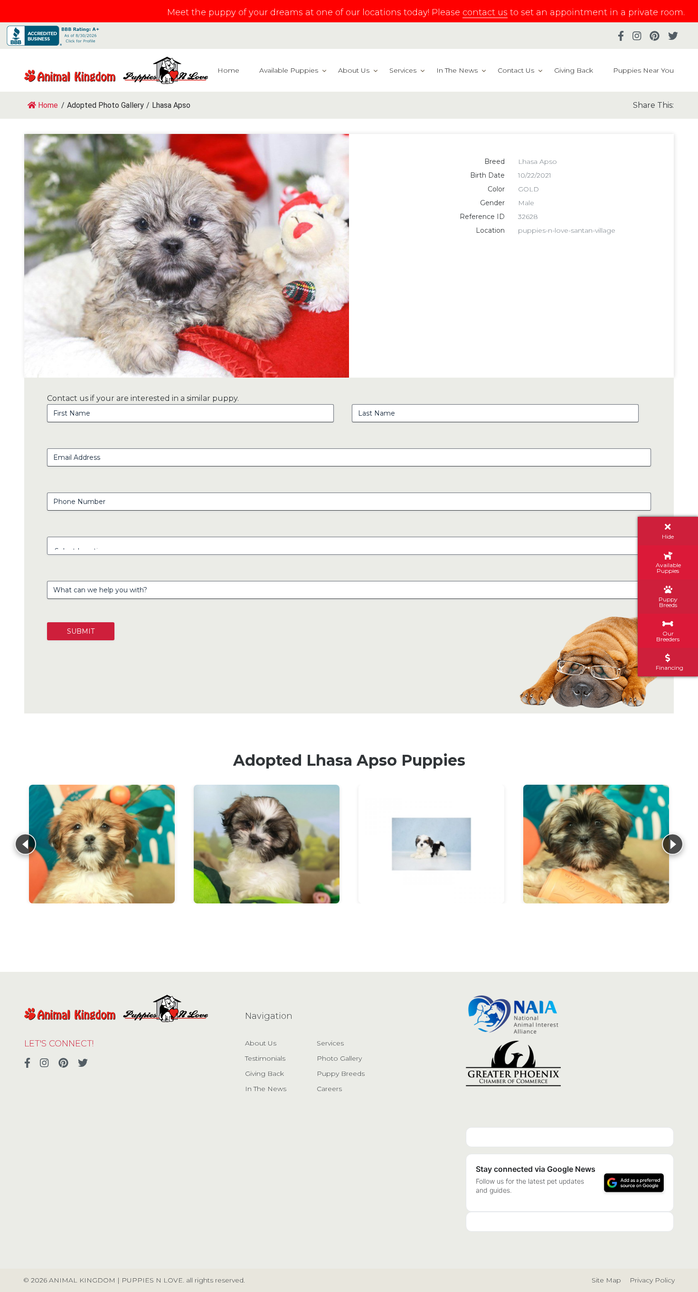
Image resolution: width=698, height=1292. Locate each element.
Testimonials (265, 1058)
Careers (329, 1088)
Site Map (606, 1280)
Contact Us (516, 70)
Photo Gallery (339, 1058)
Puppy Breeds (341, 1073)
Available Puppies (288, 70)
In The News (457, 70)
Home (228, 70)
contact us (485, 12)
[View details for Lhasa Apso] (102, 844)
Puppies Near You (643, 70)
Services (402, 70)
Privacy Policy (652, 1280)
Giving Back (573, 70)
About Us (353, 70)
